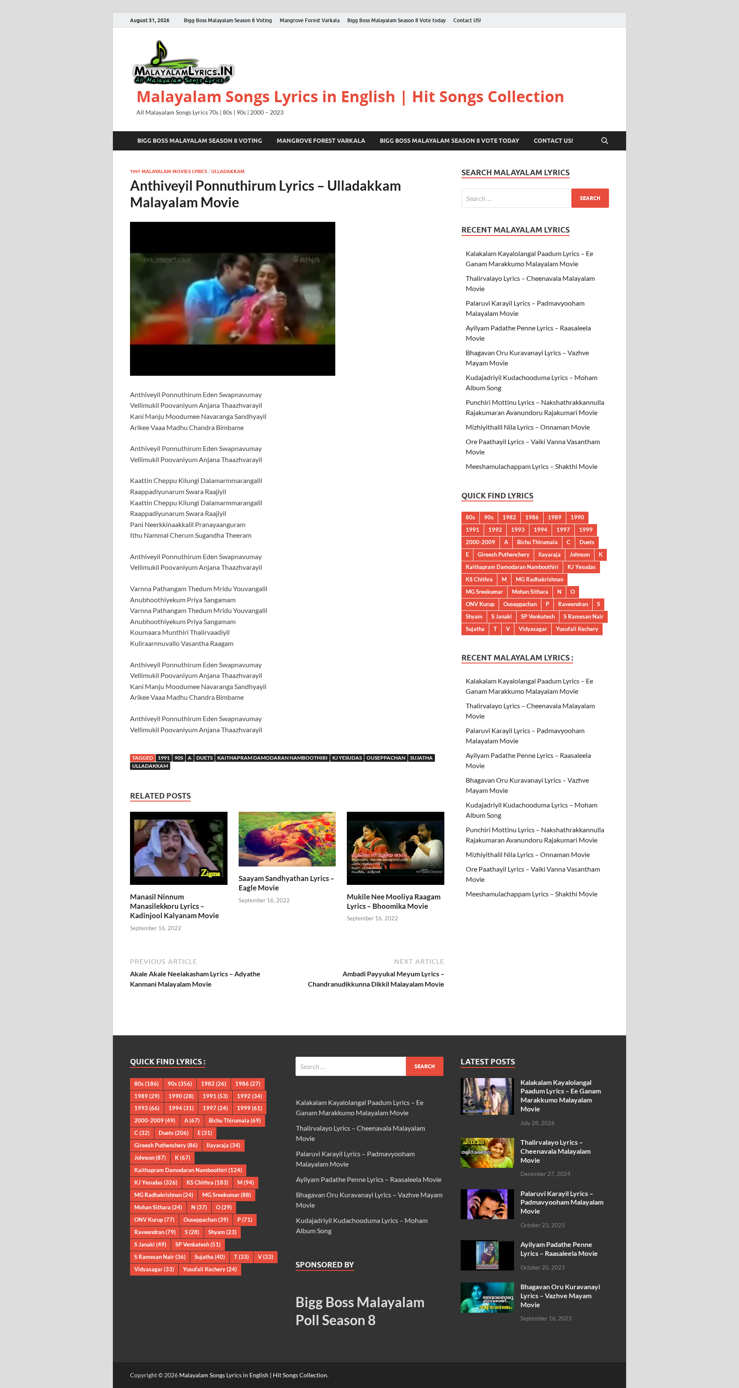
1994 (540, 529)
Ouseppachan (386, 757)
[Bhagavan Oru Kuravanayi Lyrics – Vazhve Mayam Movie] (487, 1287)
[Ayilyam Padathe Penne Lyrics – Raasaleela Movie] (487, 1245)
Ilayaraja (549, 554)
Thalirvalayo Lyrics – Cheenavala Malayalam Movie (555, 1151)
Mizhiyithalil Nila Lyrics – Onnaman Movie (528, 427)
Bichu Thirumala (537, 542)
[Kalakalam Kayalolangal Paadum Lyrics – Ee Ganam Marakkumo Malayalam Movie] (487, 1083)
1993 (518, 529)
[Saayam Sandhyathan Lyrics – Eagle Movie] (287, 842)
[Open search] (604, 141)
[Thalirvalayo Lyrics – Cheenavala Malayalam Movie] (487, 1143)
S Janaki (501, 616)
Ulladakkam (228, 171)
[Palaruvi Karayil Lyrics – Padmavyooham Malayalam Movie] (487, 1194)
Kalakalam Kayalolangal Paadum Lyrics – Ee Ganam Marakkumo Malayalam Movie (560, 1095)
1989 (555, 517)
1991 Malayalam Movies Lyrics (168, 171)
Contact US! (467, 20)
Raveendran (573, 604)
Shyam (474, 616)
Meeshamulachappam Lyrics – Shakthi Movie (531, 466)
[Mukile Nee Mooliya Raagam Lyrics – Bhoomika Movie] (395, 851)
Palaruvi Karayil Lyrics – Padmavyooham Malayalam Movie (561, 1202)
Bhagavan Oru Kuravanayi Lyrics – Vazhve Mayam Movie (560, 1295)
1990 (577, 517)
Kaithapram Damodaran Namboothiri (272, 757)
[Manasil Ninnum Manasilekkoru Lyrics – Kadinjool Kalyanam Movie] (179, 851)
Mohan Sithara (530, 591)
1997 (563, 529)
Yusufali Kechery (577, 628)
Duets (204, 757)
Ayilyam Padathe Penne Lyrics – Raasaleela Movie (368, 1179)
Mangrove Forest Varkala (310, 20)
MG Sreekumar (484, 591)
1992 (495, 529)
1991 (164, 757)
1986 (532, 517)
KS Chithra (479, 579)
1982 (509, 517)
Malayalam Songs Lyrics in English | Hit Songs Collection (350, 96)
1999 (586, 529)
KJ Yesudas (347, 757)
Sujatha (421, 757)
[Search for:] (535, 198)
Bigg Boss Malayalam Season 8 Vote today (396, 20)
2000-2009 (480, 542)
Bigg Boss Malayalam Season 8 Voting (228, 20)
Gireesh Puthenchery (503, 554)
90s (178, 757)
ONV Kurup (480, 604)
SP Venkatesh (538, 616)
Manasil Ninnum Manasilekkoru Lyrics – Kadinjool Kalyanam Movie (174, 906)
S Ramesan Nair (583, 616)
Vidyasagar (533, 628)
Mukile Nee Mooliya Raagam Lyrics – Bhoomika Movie (393, 901)
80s (470, 517)
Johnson (580, 554)
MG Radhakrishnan (539, 579)
